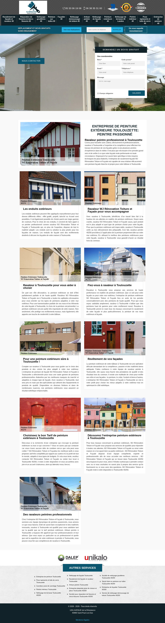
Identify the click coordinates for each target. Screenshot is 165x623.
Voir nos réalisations (72, 30)
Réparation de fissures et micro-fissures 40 (26, 19)
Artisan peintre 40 (87, 19)
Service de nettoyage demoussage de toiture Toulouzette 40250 (115, 594)
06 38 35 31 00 (94, 8)
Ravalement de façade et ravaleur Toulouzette (81, 580)
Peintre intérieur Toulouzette (46, 589)
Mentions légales (82, 620)
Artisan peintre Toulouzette (78, 585)
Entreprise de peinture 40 (158, 20)
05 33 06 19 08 (73, 8)
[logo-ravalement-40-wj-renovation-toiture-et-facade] (33, 7)
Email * (99, 68)
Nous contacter (31, 61)
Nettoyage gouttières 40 (41, 19)
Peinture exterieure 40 (108, 19)
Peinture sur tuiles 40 (51, 19)
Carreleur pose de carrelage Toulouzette (50, 586)
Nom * (99, 60)
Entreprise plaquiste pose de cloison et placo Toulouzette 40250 (83, 589)
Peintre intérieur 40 (132, 19)
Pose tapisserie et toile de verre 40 (145, 20)
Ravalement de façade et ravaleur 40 (9, 19)
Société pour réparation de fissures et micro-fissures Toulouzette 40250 (82, 595)
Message (100, 77)
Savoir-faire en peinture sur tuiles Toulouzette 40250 (113, 582)
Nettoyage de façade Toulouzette (81, 575)
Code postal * (127, 60)
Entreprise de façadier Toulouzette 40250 (114, 588)
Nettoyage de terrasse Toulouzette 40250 (48, 594)
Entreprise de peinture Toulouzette (48, 576)
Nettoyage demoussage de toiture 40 (74, 19)
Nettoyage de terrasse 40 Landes (120, 19)
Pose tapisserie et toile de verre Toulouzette (47, 581)
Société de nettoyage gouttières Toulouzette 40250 (113, 577)
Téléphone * (126, 68)
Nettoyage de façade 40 (96, 19)
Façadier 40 (61, 18)
